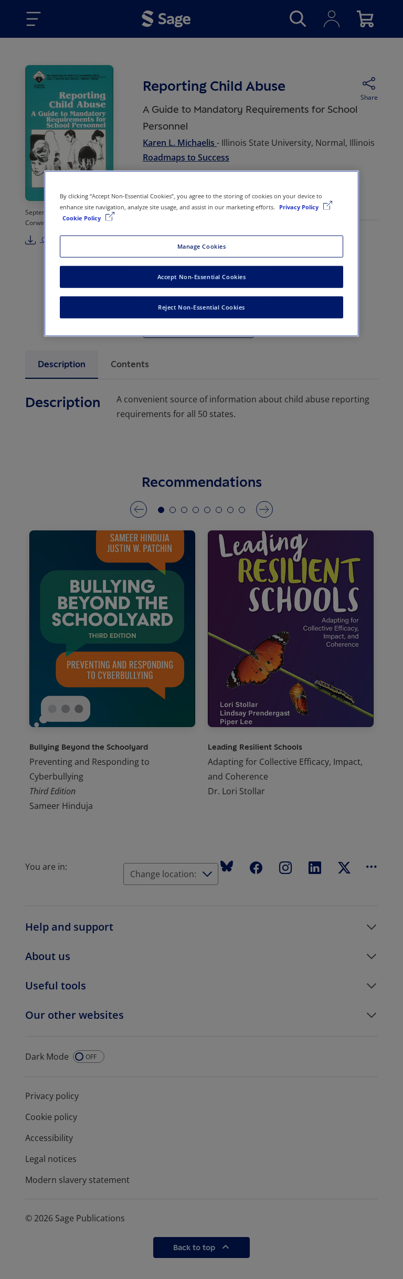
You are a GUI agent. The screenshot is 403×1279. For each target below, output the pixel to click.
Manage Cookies (201, 246)
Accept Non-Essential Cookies (201, 277)
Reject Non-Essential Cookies (201, 307)
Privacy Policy (299, 207)
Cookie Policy (82, 218)
